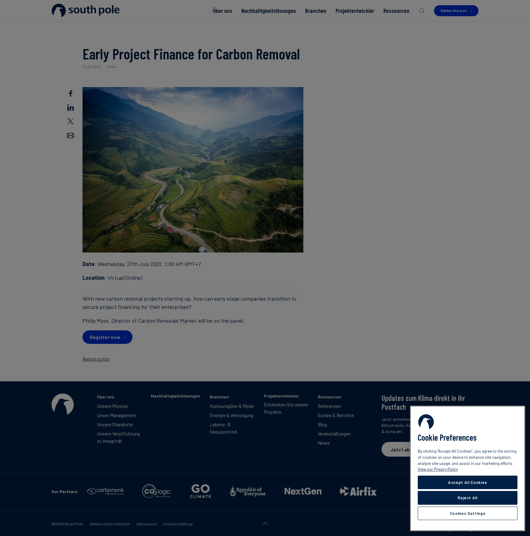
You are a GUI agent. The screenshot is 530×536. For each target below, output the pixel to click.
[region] (467, 468)
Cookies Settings (468, 513)
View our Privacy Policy (438, 469)
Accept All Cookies (467, 482)
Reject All (468, 497)
